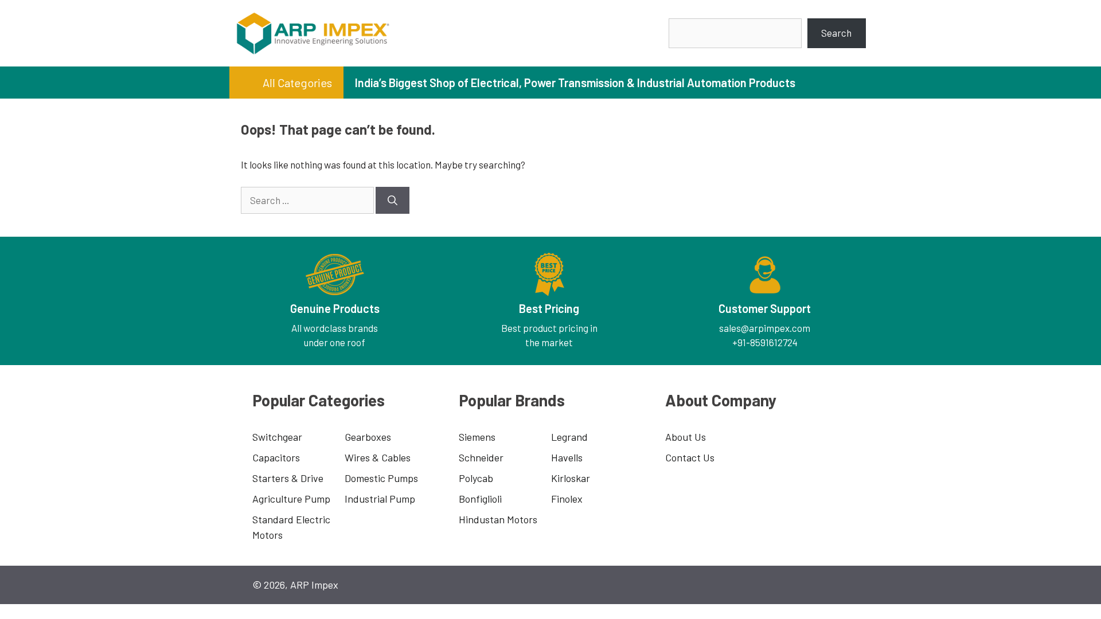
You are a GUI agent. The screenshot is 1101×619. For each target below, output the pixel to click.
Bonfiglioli (480, 498)
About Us (685, 436)
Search (836, 32)
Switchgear (277, 436)
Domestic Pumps (381, 478)
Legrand (569, 436)
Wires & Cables (378, 457)
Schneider (481, 457)
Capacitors (276, 457)
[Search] (392, 200)
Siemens (477, 436)
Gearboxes (368, 436)
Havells (567, 457)
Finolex (567, 498)
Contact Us (690, 457)
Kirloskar (570, 478)
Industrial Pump (380, 498)
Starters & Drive (287, 478)
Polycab (476, 478)
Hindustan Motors (498, 519)
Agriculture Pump (291, 498)
